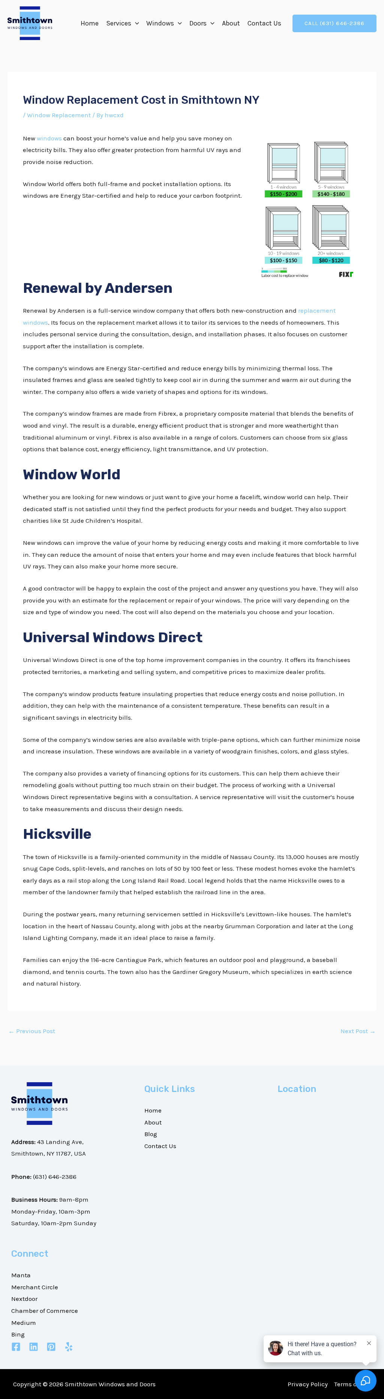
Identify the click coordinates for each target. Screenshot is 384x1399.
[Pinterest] (51, 1346)
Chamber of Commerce (44, 1310)
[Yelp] (69, 1346)
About (231, 23)
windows (49, 138)
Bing (18, 1334)
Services (118, 23)
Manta (21, 1275)
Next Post (358, 1031)
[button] (135, 23)
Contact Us (264, 23)
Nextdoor (24, 1298)
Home (90, 23)
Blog (150, 1134)
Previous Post (31, 1031)
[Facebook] (16, 1346)
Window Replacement (59, 115)
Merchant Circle (34, 1287)
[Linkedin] (33, 1346)
